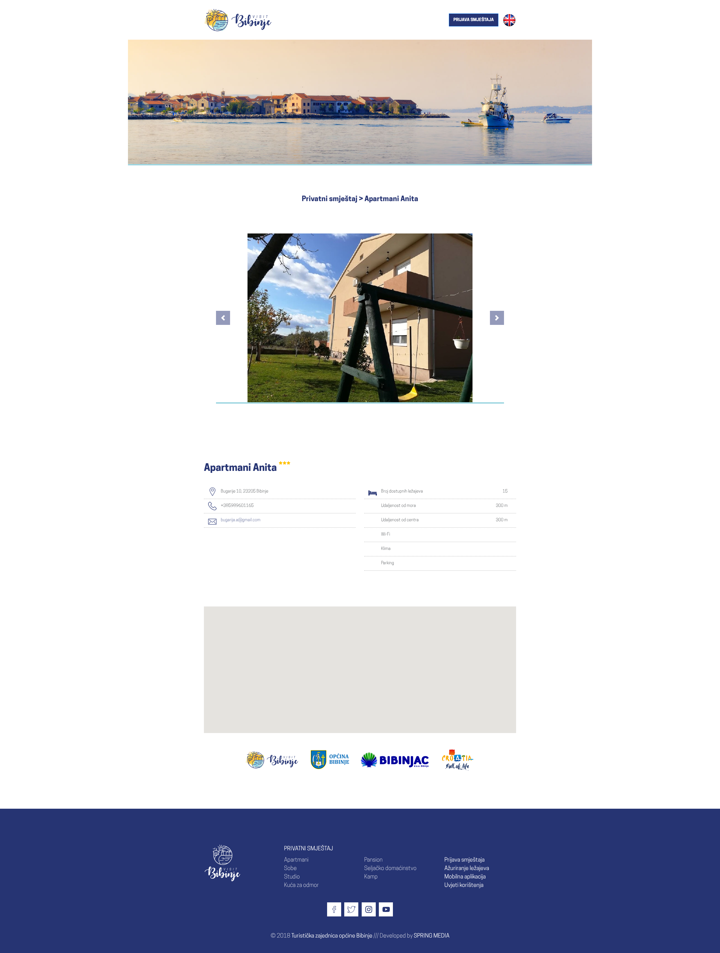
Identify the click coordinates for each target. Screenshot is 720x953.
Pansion (373, 860)
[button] (223, 318)
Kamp (371, 877)
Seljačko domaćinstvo (390, 868)
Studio (292, 877)
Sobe (290, 868)
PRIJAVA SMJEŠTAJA (473, 20)
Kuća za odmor (301, 885)
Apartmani (296, 860)
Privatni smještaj (329, 199)
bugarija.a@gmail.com (240, 520)
